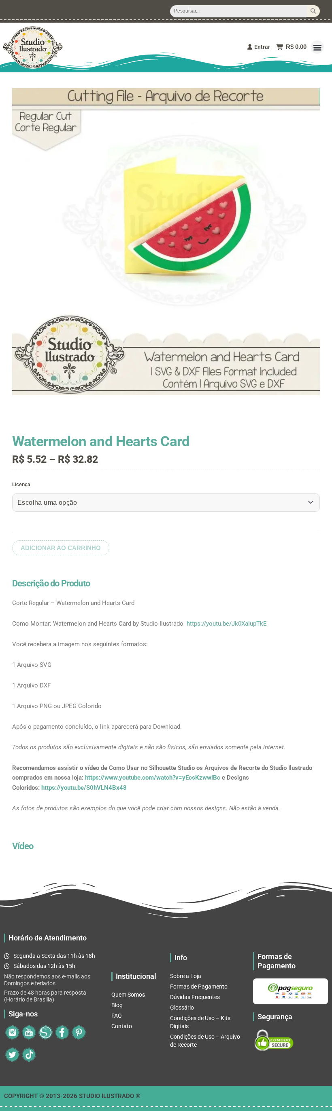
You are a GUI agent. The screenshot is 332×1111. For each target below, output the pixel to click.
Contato (121, 1026)
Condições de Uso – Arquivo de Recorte (205, 1040)
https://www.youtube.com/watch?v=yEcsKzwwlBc (152, 777)
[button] (317, 47)
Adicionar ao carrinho (61, 547)
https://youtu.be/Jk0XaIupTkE (227, 623)
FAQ (116, 1015)
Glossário (182, 1007)
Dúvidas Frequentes (195, 997)
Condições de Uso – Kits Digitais (200, 1022)
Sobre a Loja (185, 976)
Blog (117, 1005)
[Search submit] (313, 11)
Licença (21, 484)
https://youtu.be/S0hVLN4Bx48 (84, 787)
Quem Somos (128, 994)
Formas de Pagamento (199, 986)
